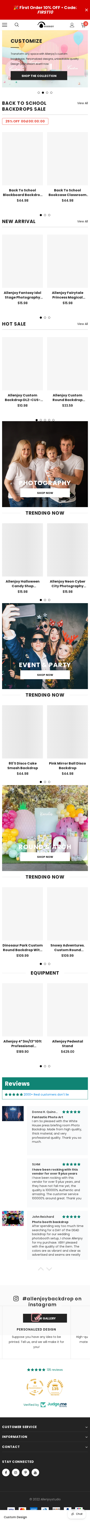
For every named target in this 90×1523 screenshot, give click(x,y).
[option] (45, 46)
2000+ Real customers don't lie (46, 1070)
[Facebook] (6, 1448)
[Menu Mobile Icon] (4, 24)
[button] (41, 1246)
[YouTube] (35, 1448)
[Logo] (45, 24)
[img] (14, 1070)
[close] (86, 10)
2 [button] (43, 68)
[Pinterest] (25, 1448)
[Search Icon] (21, 25)
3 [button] (47, 68)
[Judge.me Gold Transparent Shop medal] (35, 1362)
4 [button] (51, 68)
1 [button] (39, 68)
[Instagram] (15, 1448)
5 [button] (53, 396)
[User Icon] (72, 25)
